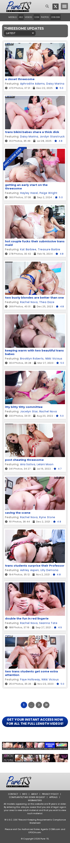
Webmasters (35, 800)
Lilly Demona (49, 570)
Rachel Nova (29, 302)
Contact (13, 794)
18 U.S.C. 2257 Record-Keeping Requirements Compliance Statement (35, 821)
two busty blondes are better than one (34, 297)
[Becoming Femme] (35, 746)
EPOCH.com (35, 832)
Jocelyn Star (29, 411)
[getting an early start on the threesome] (35, 151)
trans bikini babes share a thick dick (32, 132)
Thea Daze (46, 302)
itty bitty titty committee (24, 407)
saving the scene (17, 512)
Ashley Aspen (29, 570)
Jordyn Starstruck (52, 136)
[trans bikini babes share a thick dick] (35, 98)
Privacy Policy (50, 794)
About (34, 794)
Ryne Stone (47, 517)
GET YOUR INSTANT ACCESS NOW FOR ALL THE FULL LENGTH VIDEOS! (35, 721)
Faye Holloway (30, 679)
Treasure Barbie (49, 249)
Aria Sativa (27, 464)
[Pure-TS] (19, 6)
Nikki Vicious (53, 358)
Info (24, 794)
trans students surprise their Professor (34, 565)
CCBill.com (54, 829)
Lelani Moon (45, 464)
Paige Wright (48, 193)
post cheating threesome (24, 460)
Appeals (53, 797)
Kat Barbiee (28, 249)
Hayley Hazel (29, 193)
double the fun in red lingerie (27, 618)
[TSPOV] (35, 758)
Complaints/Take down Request (27, 797)
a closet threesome (20, 79)
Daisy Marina (55, 83)
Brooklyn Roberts (32, 358)
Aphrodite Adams (32, 83)
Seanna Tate (48, 623)
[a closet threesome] (35, 45)
